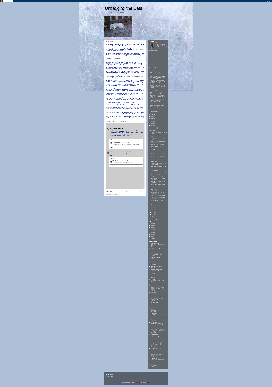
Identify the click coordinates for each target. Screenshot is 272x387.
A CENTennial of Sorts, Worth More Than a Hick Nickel (158, 151)
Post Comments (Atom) (116, 194)
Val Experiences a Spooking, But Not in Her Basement (159, 133)
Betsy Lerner (153, 261)
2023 (152, 121)
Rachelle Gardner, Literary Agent (158, 253)
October (153, 130)
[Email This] (119, 121)
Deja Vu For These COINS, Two (157, 186)
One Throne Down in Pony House (158, 144)
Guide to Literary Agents (156, 336)
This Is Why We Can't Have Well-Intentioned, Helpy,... (158, 139)
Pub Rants (153, 279)
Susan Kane (153, 353)
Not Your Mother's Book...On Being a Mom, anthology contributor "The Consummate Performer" (157, 77)
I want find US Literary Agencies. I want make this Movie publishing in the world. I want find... (158, 330)
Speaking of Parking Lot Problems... (158, 195)
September (154, 207)
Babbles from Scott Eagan (156, 248)
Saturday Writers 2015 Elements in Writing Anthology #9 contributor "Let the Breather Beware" (158, 90)
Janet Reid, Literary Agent (156, 269)
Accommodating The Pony (156, 159)
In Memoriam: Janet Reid (155, 270)
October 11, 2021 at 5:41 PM (118, 128)
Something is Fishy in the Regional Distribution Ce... (158, 193)
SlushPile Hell (154, 328)
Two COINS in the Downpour (157, 203)
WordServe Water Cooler (156, 257)
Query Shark (153, 292)
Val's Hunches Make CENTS (157, 135)
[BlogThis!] (121, 121)
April (153, 216)
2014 (152, 234)
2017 (152, 229)
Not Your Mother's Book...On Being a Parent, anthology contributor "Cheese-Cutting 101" (158, 70)
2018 (152, 227)
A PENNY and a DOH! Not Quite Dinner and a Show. (158, 170)
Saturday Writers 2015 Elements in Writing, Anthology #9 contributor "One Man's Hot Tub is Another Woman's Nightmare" (158, 86)
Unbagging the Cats (123, 8)
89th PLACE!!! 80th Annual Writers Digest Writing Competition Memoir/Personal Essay (157, 100)
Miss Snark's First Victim (156, 266)
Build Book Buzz (154, 358)
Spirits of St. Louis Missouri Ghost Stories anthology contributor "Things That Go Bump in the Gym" (157, 81)
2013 (152, 236)
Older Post (141, 191)
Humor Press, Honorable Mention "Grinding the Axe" (157, 106)
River (111, 128)
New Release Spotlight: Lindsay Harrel (158, 254)
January (153, 221)
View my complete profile (154, 50)
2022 (152, 123)
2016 (152, 231)
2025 (152, 118)
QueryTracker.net (154, 297)
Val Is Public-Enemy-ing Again (157, 136)
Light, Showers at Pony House (157, 204)
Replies (112, 139)
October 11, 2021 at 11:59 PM (123, 142)
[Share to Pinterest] (125, 121)
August (153, 209)
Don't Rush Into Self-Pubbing (156, 250)
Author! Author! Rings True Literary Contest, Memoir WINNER (157, 93)
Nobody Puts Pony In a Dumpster (158, 184)
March (153, 217)
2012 (152, 238)
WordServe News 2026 (155, 258)
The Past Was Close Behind (156, 263)
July (153, 210)
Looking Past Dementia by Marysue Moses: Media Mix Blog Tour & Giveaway (157, 344)
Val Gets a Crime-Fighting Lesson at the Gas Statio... (158, 164)
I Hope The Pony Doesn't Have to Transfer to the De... (158, 142)
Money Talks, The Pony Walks (157, 146)
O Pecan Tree (154, 161)
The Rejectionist (154, 302)
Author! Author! (154, 313)
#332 (152, 293)
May (153, 214)
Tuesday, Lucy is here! (155, 365)
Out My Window (154, 364)
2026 (152, 116)
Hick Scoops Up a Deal (156, 174)
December (154, 127)
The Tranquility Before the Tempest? (158, 176)
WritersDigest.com (155, 243)
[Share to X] (122, 121)
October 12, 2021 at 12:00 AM (123, 160)
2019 (152, 225)
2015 (152, 232)
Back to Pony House (155, 187)
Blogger (148, 382)
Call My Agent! (154, 322)
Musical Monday (154, 349)
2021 (152, 125)
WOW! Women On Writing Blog (157, 342)
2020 (152, 223)
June (153, 212)
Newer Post (109, 191)
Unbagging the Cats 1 (154, 111)
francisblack (138, 382)
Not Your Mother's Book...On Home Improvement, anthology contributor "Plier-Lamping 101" (157, 73)
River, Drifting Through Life (157, 348)
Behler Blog (153, 273)
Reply (111, 137)
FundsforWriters (154, 334)
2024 (152, 120)
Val (114, 142)
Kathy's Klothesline (114, 151)
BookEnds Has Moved (155, 310)
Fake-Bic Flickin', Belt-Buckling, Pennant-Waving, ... (157, 190)
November (154, 128)
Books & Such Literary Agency (157, 284)
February (154, 219)
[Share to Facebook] (123, 121)
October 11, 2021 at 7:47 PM (125, 151)
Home (125, 191)
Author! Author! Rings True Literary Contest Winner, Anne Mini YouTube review (157, 96)
